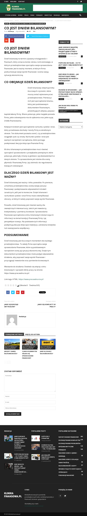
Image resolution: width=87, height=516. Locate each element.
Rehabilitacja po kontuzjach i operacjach (68, 111)
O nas (6, 1)
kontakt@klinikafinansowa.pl (34, 506)
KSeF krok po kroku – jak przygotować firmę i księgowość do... (20, 468)
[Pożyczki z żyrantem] (35, 438)
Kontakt (21, 1)
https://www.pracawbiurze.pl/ (31, 279)
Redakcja (11, 31)
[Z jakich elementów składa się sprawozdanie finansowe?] (30, 344)
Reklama (13, 1)
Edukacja (57, 15)
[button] (80, 15)
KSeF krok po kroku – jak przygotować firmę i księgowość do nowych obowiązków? (69, 77)
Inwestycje (48, 15)
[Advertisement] (58, 8)
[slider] (10, 285)
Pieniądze (39, 15)
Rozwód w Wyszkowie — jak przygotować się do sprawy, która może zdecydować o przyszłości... (70, 93)
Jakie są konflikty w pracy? (47, 305)
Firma (32, 15)
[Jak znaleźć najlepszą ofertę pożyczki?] (35, 457)
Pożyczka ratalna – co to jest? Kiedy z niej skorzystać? (71, 64)
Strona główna (10, 15)
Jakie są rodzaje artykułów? (11, 305)
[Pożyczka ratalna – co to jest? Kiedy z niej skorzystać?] (8, 456)
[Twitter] (81, 1)
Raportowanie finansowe (69, 437)
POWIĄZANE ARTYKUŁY (14, 334)
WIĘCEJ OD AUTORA (32, 334)
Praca (26, 15)
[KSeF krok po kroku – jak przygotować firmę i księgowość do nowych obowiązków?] (8, 466)
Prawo (61, 99)
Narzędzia (65, 15)
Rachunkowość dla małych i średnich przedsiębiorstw (28, 23)
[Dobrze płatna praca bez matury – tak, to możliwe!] (35, 447)
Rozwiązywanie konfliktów (69, 440)
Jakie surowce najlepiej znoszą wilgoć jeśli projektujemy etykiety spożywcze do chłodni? (68, 50)
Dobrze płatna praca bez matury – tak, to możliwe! (48, 447)
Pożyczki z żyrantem (45, 437)
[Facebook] (77, 1)
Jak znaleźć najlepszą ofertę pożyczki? (48, 457)
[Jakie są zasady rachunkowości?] (48, 344)
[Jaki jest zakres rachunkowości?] (12, 344)
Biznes (20, 15)
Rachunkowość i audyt (67, 466)
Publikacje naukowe (66, 475)
